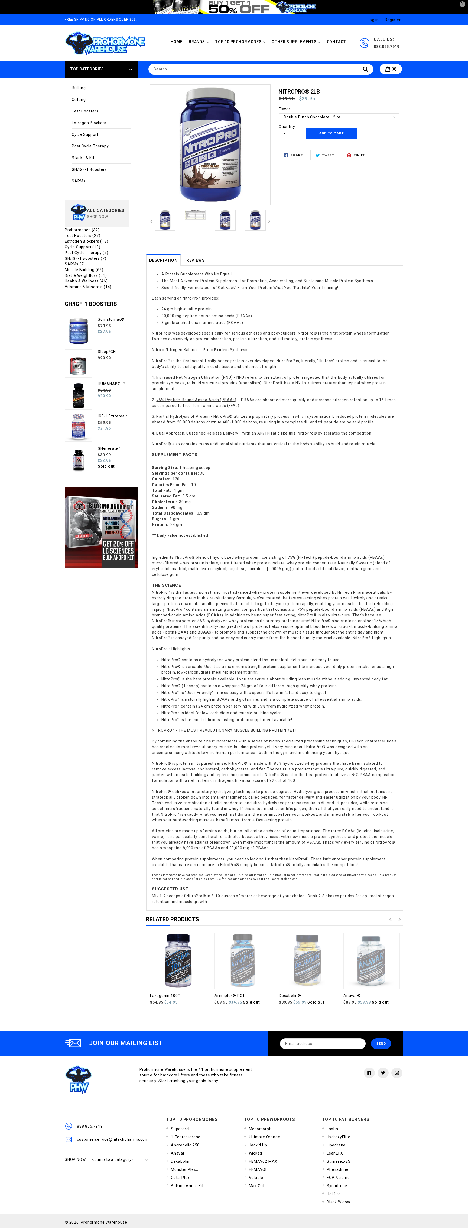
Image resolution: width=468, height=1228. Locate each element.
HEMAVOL (258, 1169)
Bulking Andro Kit (187, 1186)
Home (176, 42)
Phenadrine (338, 1169)
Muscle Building (84, 270)
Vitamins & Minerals (88, 287)
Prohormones (82, 230)
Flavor (284, 109)
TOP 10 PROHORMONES (241, 41)
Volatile (256, 1177)
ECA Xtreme (338, 1177)
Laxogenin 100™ (165, 996)
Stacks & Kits (84, 158)
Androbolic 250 (185, 1145)
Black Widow (338, 1202)
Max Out (257, 1186)
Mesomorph (260, 1129)
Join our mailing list (126, 1043)
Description (163, 260)
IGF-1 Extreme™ (112, 416)
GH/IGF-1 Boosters (89, 169)
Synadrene (337, 1186)
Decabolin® (290, 996)
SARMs (79, 181)
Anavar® (352, 996)
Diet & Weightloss (86, 275)
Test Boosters (85, 111)
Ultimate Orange (264, 1137)
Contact (336, 42)
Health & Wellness (86, 281)
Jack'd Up (258, 1145)
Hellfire (333, 1194)
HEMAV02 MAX (263, 1161)
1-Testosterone (185, 1137)
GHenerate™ (109, 448)
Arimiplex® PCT (229, 996)
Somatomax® (111, 319)
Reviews (195, 260)
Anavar (178, 1153)
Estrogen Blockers (89, 123)
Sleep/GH (107, 351)
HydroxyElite (338, 1137)
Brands (200, 41)
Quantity (287, 126)
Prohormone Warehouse (104, 1222)
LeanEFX (335, 1153)
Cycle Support (85, 134)
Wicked (255, 1153)
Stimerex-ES (339, 1161)
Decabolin (180, 1161)
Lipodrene (336, 1145)
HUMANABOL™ (111, 384)
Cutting (79, 99)
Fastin (332, 1129)
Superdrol (180, 1129)
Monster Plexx (184, 1169)
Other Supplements (297, 41)
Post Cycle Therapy (90, 146)
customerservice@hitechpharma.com (113, 1139)
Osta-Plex (180, 1177)
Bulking (79, 88)
